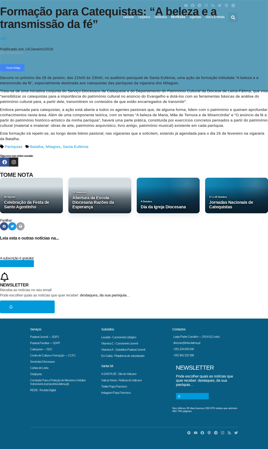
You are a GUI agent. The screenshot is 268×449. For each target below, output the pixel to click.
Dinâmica (160, 17)
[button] (233, 17)
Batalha (36, 146)
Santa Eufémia (75, 146)
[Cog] (189, 433)
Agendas (195, 17)
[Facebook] (193, 5)
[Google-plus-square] (233, 5)
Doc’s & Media (215, 17)
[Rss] (213, 5)
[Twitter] (220, 5)
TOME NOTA (16, 174)
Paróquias (13, 146)
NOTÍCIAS (178, 17)
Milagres (53, 146)
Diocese (128, 17)
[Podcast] (226, 5)
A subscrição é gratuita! (17, 258)
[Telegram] (199, 5)
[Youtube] (186, 5)
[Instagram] (206, 5)
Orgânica (144, 17)
